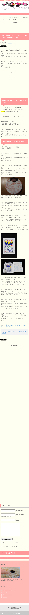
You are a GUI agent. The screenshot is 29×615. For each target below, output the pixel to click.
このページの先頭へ (15, 613)
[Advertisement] (14, 27)
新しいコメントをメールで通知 (10, 543)
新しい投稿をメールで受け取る (10, 546)
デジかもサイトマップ (7, 590)
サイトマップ (6, 604)
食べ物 (10, 43)
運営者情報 (5, 592)
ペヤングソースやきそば (18, 331)
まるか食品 (8, 331)
